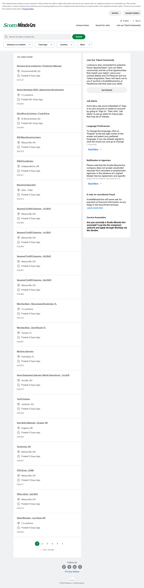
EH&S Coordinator (25, 161)
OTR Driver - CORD (25, 470)
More (82, 44)
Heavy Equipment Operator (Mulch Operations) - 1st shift (43, 375)
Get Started (107, 90)
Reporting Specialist (26, 185)
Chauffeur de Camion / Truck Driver (33, 113)
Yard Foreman (23, 399)
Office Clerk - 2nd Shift (27, 494)
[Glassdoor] (64, 567)
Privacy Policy (28, 9)
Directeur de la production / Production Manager (39, 66)
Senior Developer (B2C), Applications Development (40, 90)
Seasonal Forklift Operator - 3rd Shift (34, 256)
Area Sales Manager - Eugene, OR (32, 423)
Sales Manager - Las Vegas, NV (31, 518)
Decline (115, 13)
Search (79, 37)
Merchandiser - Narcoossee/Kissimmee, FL (37, 304)
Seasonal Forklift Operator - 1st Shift (34, 208)
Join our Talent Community (128, 25)
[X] (80, 567)
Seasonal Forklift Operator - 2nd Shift (34, 280)
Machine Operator (25, 351)
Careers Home (82, 25)
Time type (42, 44)
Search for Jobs (103, 25)
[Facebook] (69, 567)
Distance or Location (16, 44)
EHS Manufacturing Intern (29, 137)
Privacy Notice (72, 571)
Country (63, 44)
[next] (62, 543)
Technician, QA (24, 446)
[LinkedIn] (75, 567)
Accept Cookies (132, 13)
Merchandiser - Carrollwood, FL (31, 327)
